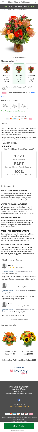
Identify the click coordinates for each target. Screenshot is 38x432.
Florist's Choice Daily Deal (24, 271)
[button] (33, 427)
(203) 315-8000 (19, 391)
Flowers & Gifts (11, 9)
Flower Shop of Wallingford (19, 2)
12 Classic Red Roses (22, 291)
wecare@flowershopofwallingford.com (19, 393)
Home (3, 9)
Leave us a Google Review (19, 406)
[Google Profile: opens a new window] (19, 400)
